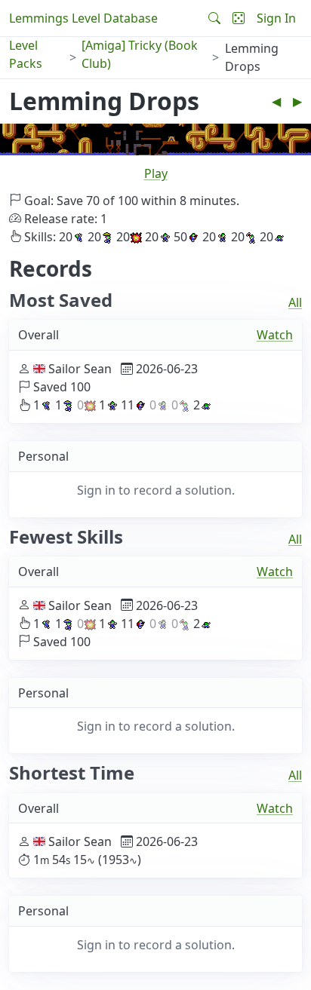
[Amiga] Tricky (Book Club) (140, 54)
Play (156, 173)
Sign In (276, 18)
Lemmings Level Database (83, 18)
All (295, 302)
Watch (275, 334)
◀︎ (276, 101)
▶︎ (297, 101)
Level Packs (25, 54)
